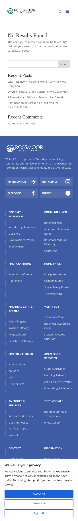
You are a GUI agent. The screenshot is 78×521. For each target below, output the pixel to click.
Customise (39, 503)
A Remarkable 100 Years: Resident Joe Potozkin (36, 97)
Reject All (39, 513)
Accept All (39, 493)
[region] (39, 490)
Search (64, 64)
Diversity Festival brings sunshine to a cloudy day (38, 91)
